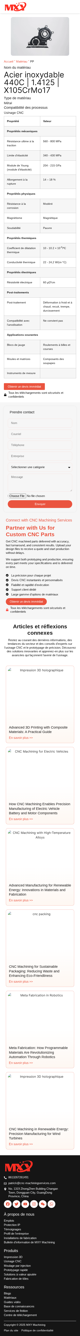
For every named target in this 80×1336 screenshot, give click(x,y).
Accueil (8, 61)
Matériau (21, 61)
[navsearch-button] (60, 6)
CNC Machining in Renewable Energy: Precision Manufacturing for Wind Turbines (39, 1133)
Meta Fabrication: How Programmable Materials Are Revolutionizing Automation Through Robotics (38, 1052)
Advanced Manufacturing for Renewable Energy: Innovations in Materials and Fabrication (40, 889)
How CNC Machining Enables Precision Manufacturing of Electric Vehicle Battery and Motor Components (39, 808)
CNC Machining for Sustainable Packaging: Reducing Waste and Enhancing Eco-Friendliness (34, 971)
